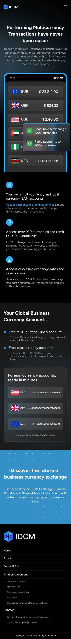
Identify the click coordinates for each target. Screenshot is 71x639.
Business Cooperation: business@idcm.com (27, 617)
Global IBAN (11, 566)
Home (7, 550)
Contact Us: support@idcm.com (22, 622)
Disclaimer (12, 597)
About (7, 558)
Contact (9, 610)
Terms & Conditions (16, 581)
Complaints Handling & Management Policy (27, 603)
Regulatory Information (18, 592)
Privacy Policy (13, 587)
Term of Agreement (16, 574)
